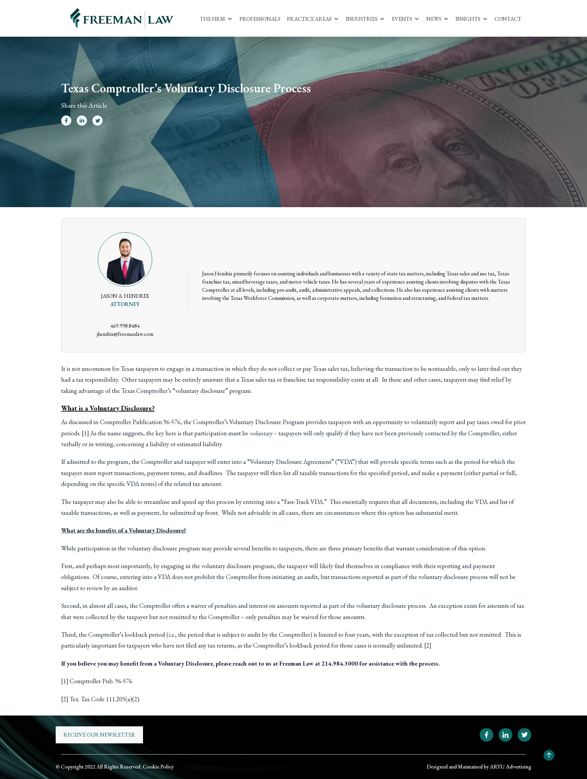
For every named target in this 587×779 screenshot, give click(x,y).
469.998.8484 (125, 325)
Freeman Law (296, 663)
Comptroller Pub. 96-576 (101, 681)
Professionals (259, 18)
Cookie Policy (158, 766)
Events (402, 18)
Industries (361, 18)
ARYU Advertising (510, 766)
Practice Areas (309, 18)
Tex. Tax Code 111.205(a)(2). (105, 699)
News (433, 18)
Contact (508, 18)
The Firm (212, 18)
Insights (468, 18)
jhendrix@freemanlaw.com (125, 334)
